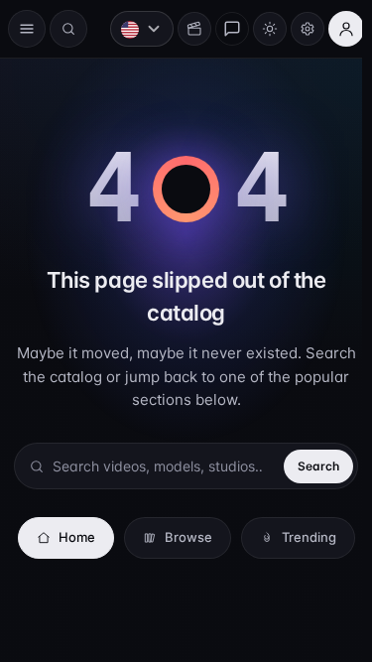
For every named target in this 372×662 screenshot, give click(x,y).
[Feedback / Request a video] (222, 29)
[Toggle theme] (260, 29)
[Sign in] (336, 29)
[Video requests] (184, 29)
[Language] (132, 29)
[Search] (68, 29)
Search (308, 440)
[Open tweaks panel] (297, 29)
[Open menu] (27, 29)
